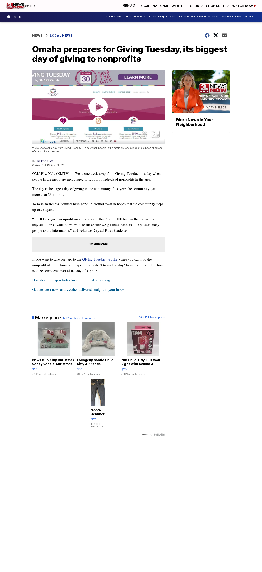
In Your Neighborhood (162, 17)
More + (249, 17)
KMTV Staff (45, 161)
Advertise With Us (135, 17)
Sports (197, 6)
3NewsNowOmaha (20, 16)
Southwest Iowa (231, 17)
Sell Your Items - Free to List (79, 318)
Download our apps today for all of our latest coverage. (72, 280)
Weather (180, 6)
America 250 (113, 17)
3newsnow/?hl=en (15, 16)
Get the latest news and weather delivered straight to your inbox (78, 289)
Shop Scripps (218, 6)
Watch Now (243, 6)
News (37, 35)
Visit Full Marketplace (152, 317)
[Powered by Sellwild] (159, 434)
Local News (61, 35)
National (161, 6)
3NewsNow (9, 16)
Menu (128, 5)
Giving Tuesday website (99, 259)
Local (144, 6)
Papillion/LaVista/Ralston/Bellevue (198, 17)
